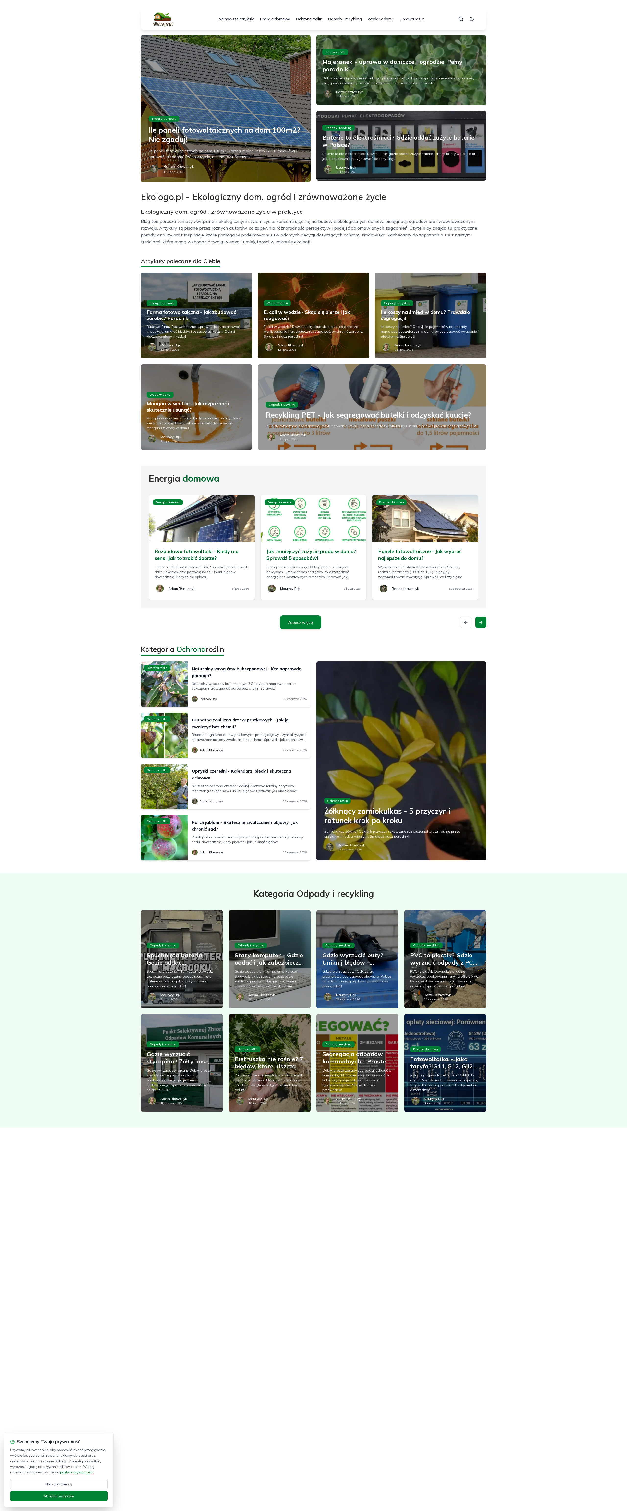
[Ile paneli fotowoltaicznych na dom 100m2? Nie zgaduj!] (226, 108)
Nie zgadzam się (58, 1484)
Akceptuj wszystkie (59, 1496)
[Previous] (465, 622)
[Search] (461, 19)
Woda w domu (381, 18)
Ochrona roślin (309, 18)
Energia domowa (275, 18)
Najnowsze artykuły (236, 18)
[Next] (480, 622)
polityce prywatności (76, 1472)
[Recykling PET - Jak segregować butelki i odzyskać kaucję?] (372, 407)
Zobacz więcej (301, 622)
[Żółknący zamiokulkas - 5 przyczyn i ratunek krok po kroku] (401, 760)
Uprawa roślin (412, 18)
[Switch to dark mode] (472, 18)
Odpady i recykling (345, 18)
